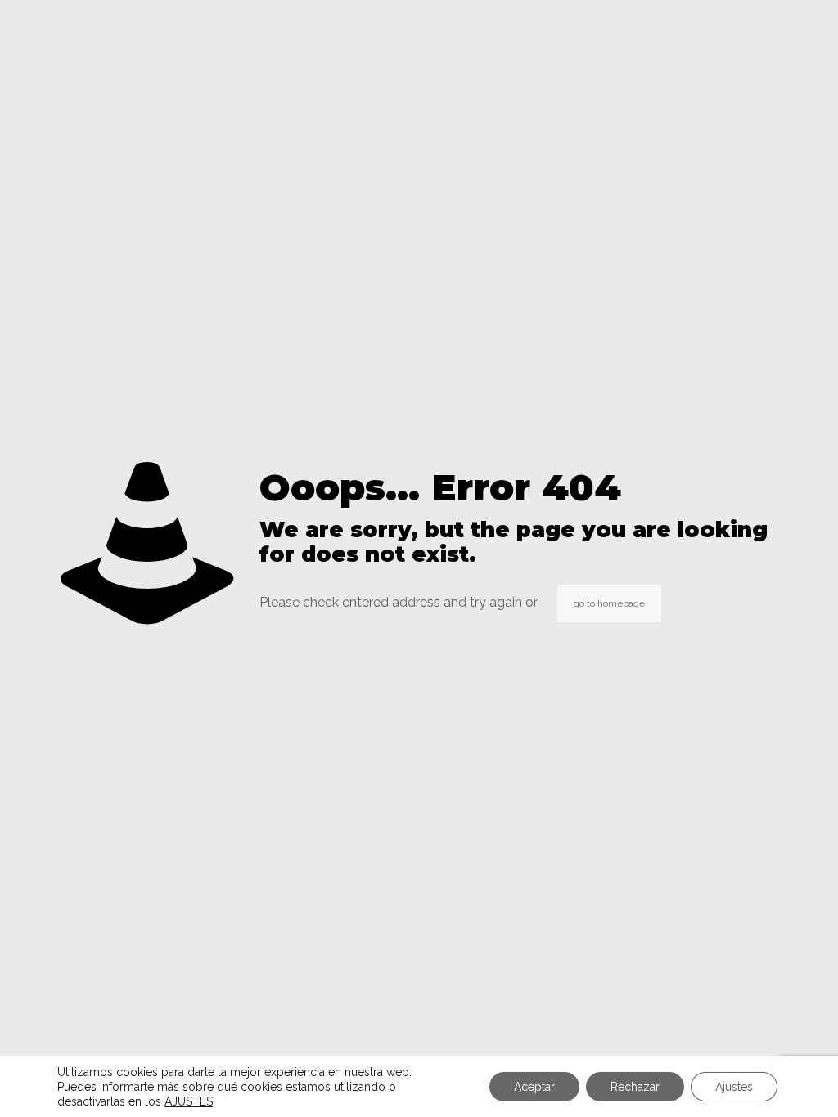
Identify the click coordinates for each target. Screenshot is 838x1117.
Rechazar (635, 1086)
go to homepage (609, 603)
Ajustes (734, 1086)
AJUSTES (188, 1101)
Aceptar (534, 1086)
